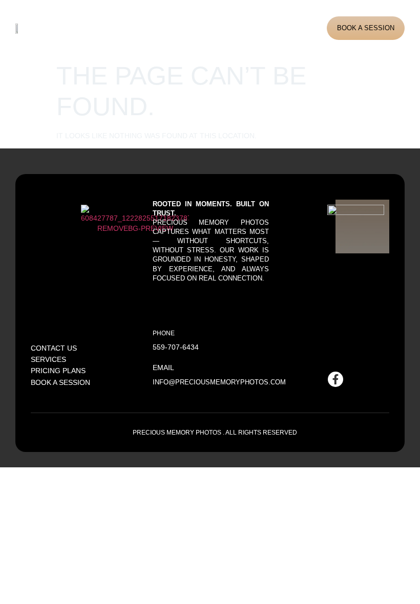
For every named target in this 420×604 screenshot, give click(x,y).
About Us (101, 27)
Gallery (183, 28)
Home (70, 28)
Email (163, 367)
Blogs (220, 28)
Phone (164, 333)
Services (140, 28)
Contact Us (258, 27)
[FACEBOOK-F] (335, 379)
